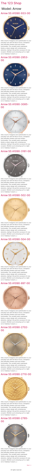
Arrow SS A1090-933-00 (15, 13)
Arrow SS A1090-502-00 (15, 195)
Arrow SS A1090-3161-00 (16, 151)
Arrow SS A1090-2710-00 (16, 374)
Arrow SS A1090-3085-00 (15, 106)
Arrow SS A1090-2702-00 (14, 329)
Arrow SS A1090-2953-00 (14, 59)
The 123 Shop (11, 3)
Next (29, 465)
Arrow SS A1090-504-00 (15, 239)
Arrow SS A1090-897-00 (15, 283)
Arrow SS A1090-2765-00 (14, 420)
